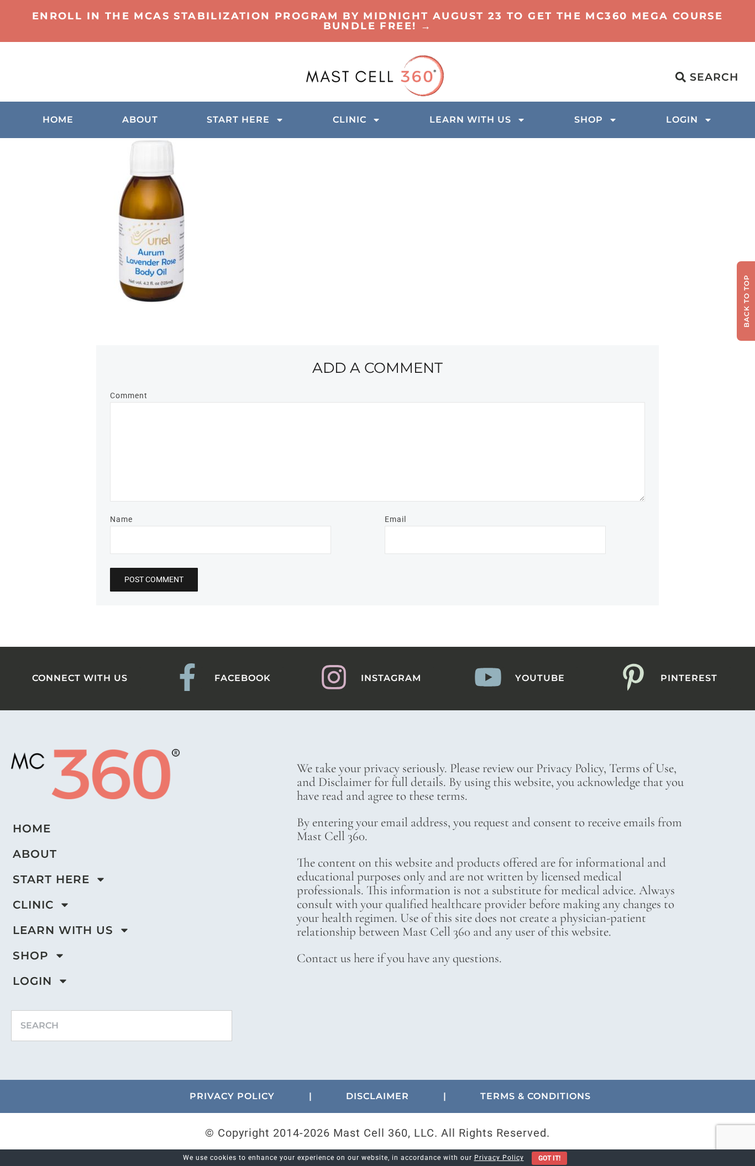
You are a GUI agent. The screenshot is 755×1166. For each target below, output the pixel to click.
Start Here (238, 119)
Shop (588, 119)
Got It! (549, 1158)
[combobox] (121, 1025)
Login (682, 119)
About (140, 119)
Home (58, 119)
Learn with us (470, 119)
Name (121, 519)
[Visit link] (377, 21)
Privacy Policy (499, 1158)
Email (395, 519)
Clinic (349, 119)
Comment (129, 395)
